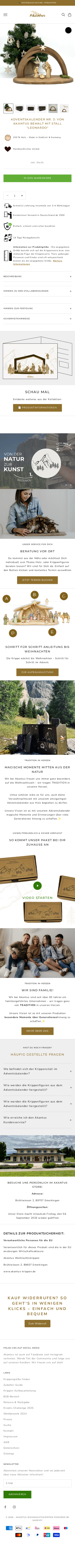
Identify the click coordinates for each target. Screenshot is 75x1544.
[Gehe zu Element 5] (53, 108)
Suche (7, 1425)
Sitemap (8, 1453)
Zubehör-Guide (13, 1385)
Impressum (10, 1436)
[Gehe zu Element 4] (42, 108)
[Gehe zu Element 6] (64, 108)
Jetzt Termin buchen (37, 580)
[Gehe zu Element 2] (19, 108)
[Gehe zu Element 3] (31, 108)
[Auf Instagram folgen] (14, 1507)
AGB (6, 1442)
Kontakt (8, 1430)
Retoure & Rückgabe (16, 1402)
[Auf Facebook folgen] (5, 1507)
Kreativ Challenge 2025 (18, 1408)
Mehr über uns (37, 1031)
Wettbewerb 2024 (15, 1413)
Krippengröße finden (16, 1379)
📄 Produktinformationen (37, 407)
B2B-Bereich (11, 1396)
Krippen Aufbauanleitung (19, 1390)
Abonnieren (17, 1494)
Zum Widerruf (37, 1323)
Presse (7, 1419)
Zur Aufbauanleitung (37, 672)
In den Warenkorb (37, 178)
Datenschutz (11, 1448)
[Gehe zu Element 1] (8, 108)
